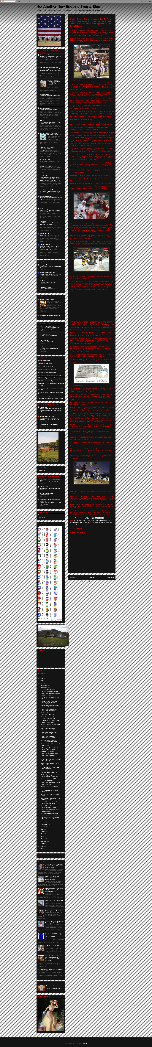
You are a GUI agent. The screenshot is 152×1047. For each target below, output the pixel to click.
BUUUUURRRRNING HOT (47, 272)
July (42, 829)
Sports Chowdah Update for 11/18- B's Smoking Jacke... (49, 740)
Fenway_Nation (52, 985)
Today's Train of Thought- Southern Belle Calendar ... (49, 737)
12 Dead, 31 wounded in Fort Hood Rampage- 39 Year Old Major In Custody (53, 935)
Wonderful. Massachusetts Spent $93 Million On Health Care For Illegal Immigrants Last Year (49, 248)
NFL (81, 522)
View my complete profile (53, 988)
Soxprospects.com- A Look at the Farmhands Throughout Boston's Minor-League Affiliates (50, 397)
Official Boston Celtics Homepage (47, 372)
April (42, 836)
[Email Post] (92, 518)
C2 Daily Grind (44, 161)
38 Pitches (43, 347)
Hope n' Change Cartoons (47, 299)
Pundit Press (43, 407)
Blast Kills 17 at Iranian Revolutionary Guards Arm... (49, 752)
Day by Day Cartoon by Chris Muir (50, 315)
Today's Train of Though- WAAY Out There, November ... (50, 709)
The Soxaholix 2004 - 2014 (46, 342)
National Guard (103, 520)
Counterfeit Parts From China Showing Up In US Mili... (49, 702)
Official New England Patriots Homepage (49, 378)
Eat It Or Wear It (44, 234)
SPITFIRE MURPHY (45, 245)
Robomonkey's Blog (46, 196)
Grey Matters (41, 515)
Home (92, 577)
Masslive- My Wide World (45, 363)
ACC (75, 520)
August (43, 826)
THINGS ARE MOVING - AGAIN (48, 282)
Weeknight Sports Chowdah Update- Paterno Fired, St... (49, 771)
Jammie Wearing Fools (46, 189)
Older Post (110, 577)
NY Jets (85, 522)
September (44, 824)
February (44, 841)
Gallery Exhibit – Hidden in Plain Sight (49, 482)
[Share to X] (99, 518)
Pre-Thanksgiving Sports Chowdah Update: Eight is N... (50, 729)
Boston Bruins (86, 520)
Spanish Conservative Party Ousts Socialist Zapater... (50, 725)
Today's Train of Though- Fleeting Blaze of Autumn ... (50, 694)
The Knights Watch (45, 287)
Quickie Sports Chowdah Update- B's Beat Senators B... (50, 810)
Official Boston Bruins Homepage (47, 369)
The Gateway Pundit (46, 55)
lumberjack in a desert (46, 164)
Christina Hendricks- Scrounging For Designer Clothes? (54, 922)
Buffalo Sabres (94, 520)
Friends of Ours (44, 175)
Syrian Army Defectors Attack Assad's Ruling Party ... (49, 733)
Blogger (85, 1043)
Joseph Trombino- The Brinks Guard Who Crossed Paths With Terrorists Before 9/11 (54, 866)
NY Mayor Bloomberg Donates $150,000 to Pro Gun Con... (49, 814)
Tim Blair (42, 280)
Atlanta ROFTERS (45, 108)
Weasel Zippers (44, 94)
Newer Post (73, 577)
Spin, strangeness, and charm (49, 67)
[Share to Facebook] (101, 518)
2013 (41, 678)
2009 (41, 849)
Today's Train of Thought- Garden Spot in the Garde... (50, 783)
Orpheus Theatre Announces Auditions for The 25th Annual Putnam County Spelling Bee (50, 410)
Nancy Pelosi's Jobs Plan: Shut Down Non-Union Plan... (49, 802)
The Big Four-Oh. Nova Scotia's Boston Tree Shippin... (50, 698)
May (42, 834)
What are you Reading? (53, 134)
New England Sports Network (46, 366)
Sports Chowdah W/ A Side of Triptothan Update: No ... (49, 717)
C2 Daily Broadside (45, 160)
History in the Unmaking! (53, 301)
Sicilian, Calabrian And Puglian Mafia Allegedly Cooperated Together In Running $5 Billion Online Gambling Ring (50, 179)
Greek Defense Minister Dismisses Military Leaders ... (50, 806)
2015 (41, 673)
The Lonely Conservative (47, 147)
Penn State (95, 522)
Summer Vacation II (45, 494)
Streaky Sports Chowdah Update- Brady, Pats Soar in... (50, 760)
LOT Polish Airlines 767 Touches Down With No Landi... (50, 818)
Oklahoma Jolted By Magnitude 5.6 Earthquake (49, 791)
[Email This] (96, 518)
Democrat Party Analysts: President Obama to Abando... (50, 690)
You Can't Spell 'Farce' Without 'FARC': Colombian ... (49, 779)
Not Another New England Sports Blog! (69, 6)
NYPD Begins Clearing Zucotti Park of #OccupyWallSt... (49, 748)
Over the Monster (45, 334)
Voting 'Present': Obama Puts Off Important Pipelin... (50, 764)
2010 (41, 846)
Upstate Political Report (47, 416)
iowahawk (43, 221)
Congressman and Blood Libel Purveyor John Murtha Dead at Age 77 (50, 970)
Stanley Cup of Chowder (47, 326)
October (43, 822)
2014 (41, 676)
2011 (41, 683)
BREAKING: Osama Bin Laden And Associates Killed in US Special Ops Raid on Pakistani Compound (53, 958)
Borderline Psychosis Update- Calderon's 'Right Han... (49, 713)
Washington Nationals (89, 524)
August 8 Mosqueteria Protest (47, 288)
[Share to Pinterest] (103, 518)
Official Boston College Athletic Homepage (49, 375)
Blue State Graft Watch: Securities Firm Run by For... (50, 798)
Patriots (89, 522)
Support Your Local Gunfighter (49, 80)
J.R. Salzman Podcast (46, 166)
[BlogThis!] (98, 518)
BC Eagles (79, 520)
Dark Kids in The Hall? (53, 911)
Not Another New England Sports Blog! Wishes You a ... (50, 721)
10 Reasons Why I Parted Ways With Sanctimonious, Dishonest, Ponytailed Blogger (54, 890)
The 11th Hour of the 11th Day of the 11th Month (50, 767)
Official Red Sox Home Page (46, 381)
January (43, 843)
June (42, 831)
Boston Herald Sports (44, 360)
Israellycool (43, 265)
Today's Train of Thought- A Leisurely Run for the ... (48, 756)
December (44, 685)
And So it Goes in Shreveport (48, 133)
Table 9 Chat (41, 470)
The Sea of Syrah (45, 209)
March (43, 838)
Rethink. (42, 120)
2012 (41, 680)
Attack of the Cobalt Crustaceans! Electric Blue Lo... (50, 744)
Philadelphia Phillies (104, 522)
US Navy (74, 524)
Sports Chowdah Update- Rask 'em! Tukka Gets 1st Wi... (49, 787)
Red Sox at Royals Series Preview (48, 335)
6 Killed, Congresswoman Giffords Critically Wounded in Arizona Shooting (53, 878)
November (44, 687)
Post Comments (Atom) (95, 582)
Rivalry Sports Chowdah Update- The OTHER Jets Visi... (50, 706)
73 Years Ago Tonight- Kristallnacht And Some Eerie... (50, 775)
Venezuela (80, 524)
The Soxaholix (44, 340)
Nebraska (76, 522)
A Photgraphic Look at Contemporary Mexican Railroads (50, 487)
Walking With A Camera (46, 493)
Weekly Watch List (45, 235)
